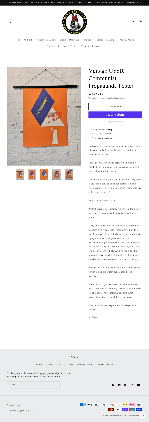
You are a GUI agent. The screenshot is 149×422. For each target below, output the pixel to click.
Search (39, 365)
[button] (10, 22)
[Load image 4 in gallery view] (56, 174)
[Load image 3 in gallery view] (44, 174)
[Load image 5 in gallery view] (68, 174)
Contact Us (50, 365)
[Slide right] (78, 174)
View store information (101, 138)
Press (71, 365)
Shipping (103, 98)
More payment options (115, 122)
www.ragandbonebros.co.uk (118, 415)
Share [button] (94, 317)
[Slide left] (10, 174)
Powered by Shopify (135, 415)
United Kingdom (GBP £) (21, 411)
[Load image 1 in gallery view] (19, 174)
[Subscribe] (56, 384)
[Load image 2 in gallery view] (32, 174)
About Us (62, 365)
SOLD (110, 365)
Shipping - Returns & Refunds (90, 365)
